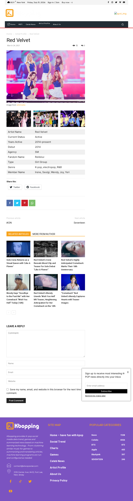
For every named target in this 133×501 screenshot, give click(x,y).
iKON (9, 222)
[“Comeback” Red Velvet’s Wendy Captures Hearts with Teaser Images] (73, 282)
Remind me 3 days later (95, 396)
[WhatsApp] (32, 203)
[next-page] (14, 312)
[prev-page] (8, 312)
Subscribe (106, 391)
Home (9, 34)
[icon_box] (67, 3)
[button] (123, 24)
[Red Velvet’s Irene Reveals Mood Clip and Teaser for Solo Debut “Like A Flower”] (46, 249)
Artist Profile (21, 34)
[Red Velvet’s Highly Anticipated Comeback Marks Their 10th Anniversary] (73, 249)
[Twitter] (116, 2)
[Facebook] (108, 2)
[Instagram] (112, 2)
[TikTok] (20, 482)
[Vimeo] (120, 2)
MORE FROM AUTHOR (44, 234)
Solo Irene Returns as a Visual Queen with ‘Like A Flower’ (18, 263)
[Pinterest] (24, 203)
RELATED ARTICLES (18, 234)
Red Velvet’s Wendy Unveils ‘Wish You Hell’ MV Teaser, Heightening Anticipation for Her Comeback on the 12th (45, 299)
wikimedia (21, 105)
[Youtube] (124, 2)
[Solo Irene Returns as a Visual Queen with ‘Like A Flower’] (18, 249)
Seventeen (79, 222)
